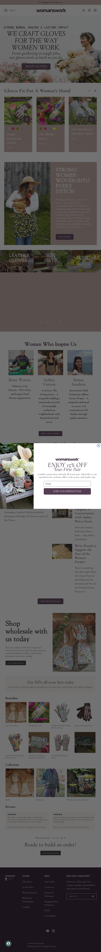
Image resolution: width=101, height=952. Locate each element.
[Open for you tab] (8, 943)
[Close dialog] (98, 445)
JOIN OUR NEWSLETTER (67, 491)
